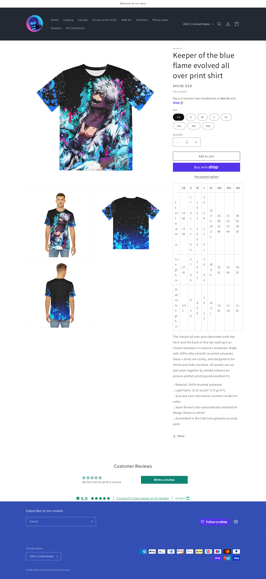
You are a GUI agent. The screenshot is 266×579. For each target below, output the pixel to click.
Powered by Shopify (60, 570)
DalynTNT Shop (42, 570)
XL (226, 117)
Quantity (178, 134)
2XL (179, 126)
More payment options (206, 176)
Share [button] (181, 436)
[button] (219, 24)
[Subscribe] (91, 521)
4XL (208, 126)
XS (178, 117)
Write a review (164, 480)
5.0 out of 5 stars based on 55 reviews (143, 498)
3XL (194, 126)
